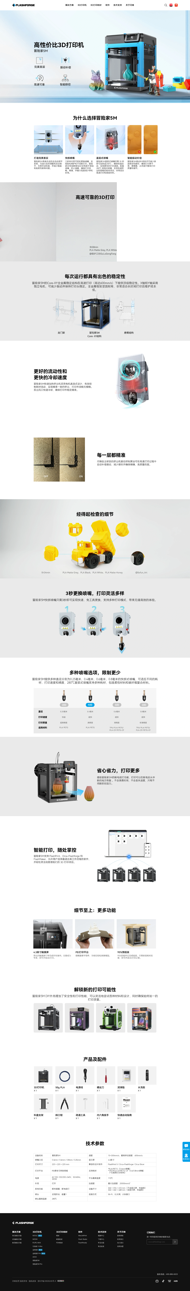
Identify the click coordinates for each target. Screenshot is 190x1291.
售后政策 (101, 1246)
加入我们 (120, 1243)
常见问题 (101, 1243)
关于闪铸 (130, 5)
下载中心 (101, 1239)
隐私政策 (32, 1281)
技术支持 (117, 5)
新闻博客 (120, 1236)
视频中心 (101, 1236)
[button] (84, 256)
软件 (107, 5)
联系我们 (120, 1239)
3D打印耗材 (95, 5)
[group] (95, 222)
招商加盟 (120, 1246)
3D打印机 (82, 5)
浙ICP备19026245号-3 (47, 1281)
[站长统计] (61, 1281)
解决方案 (69, 5)
